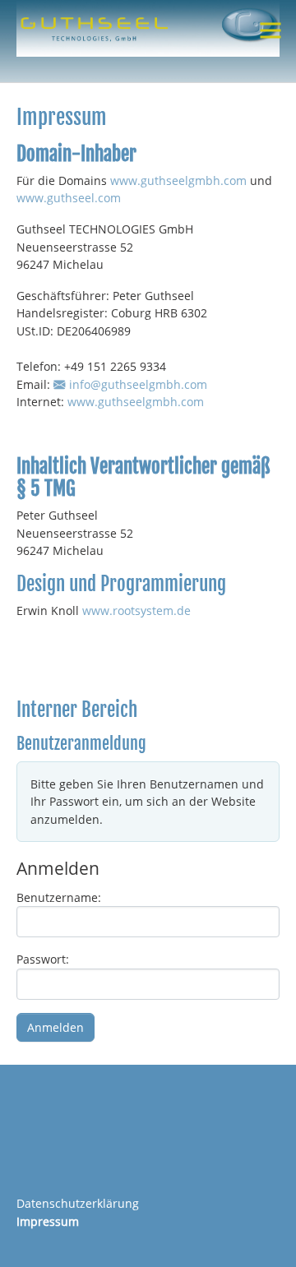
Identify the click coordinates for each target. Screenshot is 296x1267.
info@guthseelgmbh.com (138, 384)
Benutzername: (58, 897)
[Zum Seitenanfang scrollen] (262, 1233)
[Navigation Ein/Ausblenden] (270, 30)
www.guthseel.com (68, 198)
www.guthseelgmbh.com (178, 180)
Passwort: (42, 959)
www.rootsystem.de (136, 610)
